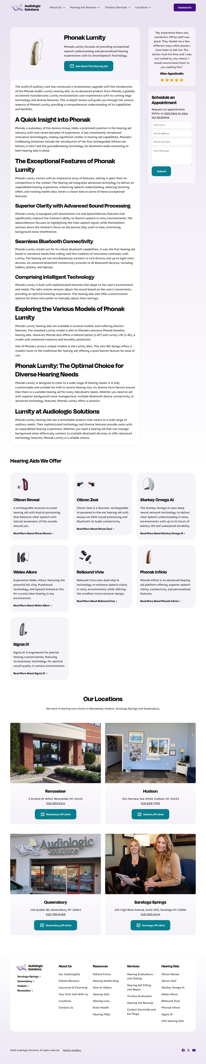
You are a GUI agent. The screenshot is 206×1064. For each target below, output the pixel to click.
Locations (65, 1001)
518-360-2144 (150, 914)
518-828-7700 (150, 803)
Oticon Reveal (170, 974)
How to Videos (102, 987)
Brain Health (101, 1007)
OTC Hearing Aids (173, 1021)
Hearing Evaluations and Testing (140, 976)
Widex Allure (170, 994)
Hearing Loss (101, 1001)
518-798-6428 (55, 914)
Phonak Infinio (171, 1007)
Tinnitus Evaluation (139, 996)
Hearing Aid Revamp (140, 1003)
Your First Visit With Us (73, 994)
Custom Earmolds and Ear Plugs (141, 1012)
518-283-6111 (55, 803)
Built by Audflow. (72, 1050)
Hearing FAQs (101, 1014)
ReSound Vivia (171, 1001)
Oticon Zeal (169, 981)
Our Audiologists (69, 974)
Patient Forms (102, 974)
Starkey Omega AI (173, 987)
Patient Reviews (69, 981)
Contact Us (66, 1007)
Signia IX (167, 1014)
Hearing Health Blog (106, 981)
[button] (57, 7)
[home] (26, 7)
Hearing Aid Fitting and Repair (139, 987)
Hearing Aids (101, 994)
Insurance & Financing (73, 987)
